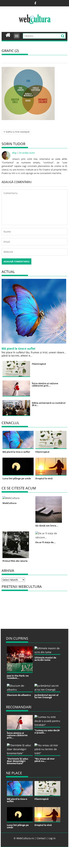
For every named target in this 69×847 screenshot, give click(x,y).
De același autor (27, 152)
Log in (52, 838)
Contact (41, 838)
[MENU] (16, 35)
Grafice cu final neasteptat (18, 131)
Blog (14, 152)
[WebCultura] (8, 34)
